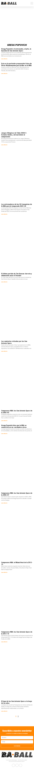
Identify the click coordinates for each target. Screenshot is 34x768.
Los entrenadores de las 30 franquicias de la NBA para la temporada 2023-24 (16, 205)
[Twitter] (16, 765)
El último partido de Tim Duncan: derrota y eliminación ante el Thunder (16, 275)
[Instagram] (20, 765)
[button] (28, 3)
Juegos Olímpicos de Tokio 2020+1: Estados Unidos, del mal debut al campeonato (14, 135)
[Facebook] (13, 765)
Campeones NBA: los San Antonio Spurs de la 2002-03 (16, 412)
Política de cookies (22, 760)
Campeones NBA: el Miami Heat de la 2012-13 (16, 563)
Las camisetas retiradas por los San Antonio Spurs (14, 342)
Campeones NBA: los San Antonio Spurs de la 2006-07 (16, 494)
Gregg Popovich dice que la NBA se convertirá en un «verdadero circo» (14, 426)
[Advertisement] (17, 24)
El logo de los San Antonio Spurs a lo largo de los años (16, 702)
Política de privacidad (11, 760)
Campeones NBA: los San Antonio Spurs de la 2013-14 (16, 633)
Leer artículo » (4, 58)
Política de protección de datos (16, 761)
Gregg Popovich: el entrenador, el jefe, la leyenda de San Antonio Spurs (16, 50)
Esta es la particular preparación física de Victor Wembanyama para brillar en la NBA (16, 64)
